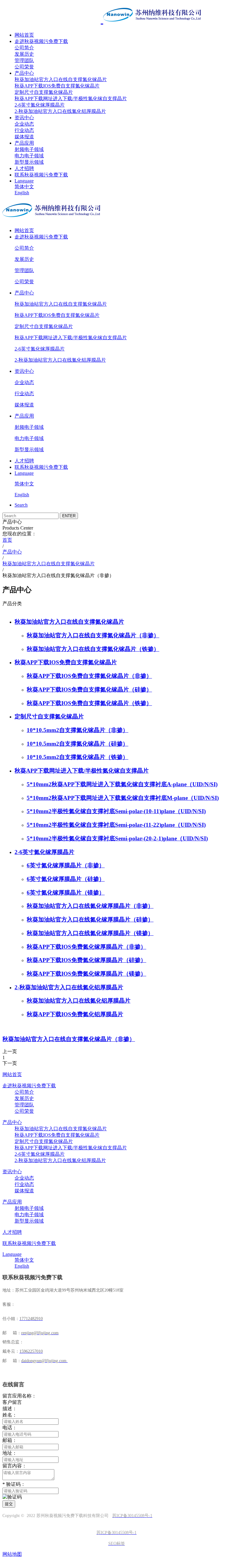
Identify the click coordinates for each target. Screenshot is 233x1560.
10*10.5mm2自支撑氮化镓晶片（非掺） (77, 730)
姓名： (9, 1414)
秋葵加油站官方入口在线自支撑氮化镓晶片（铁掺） (93, 649)
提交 (9, 1504)
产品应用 (24, 143)
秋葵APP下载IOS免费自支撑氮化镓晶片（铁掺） (89, 703)
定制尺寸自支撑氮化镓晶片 (44, 92)
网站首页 (24, 35)
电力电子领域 (29, 155)
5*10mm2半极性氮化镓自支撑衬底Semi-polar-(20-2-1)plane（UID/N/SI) (117, 838)
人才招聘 (24, 168)
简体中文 (24, 186)
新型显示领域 (29, 162)
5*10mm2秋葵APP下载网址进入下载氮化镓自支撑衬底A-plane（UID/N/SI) (122, 784)
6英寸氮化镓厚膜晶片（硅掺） (66, 879)
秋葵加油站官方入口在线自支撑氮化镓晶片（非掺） (93, 635)
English (22, 192)
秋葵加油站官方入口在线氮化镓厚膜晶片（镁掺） (90, 933)
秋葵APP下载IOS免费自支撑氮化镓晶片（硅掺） (89, 689)
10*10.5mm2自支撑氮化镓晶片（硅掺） (77, 744)
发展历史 (24, 54)
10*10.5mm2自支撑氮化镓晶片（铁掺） (77, 757)
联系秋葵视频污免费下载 (41, 174)
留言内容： (14, 1465)
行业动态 (24, 130)
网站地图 (12, 1554)
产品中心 (24, 73)
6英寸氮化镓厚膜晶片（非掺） (66, 865)
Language (24, 180)
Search (21, 504)
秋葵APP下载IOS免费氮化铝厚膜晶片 (75, 1014)
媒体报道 (24, 136)
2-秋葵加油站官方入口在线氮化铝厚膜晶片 (60, 111)
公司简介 (24, 47)
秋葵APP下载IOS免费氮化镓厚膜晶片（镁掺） (86, 973)
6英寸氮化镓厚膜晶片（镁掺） (66, 892)
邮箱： (9, 1440)
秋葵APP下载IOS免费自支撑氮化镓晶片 (57, 85)
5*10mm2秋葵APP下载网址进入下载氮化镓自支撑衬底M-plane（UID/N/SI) (123, 798)
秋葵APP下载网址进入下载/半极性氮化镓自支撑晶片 (71, 98)
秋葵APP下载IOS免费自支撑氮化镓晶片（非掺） (89, 676)
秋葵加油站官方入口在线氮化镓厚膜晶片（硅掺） (90, 919)
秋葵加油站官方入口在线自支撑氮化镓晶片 (61, 79)
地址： (9, 1453)
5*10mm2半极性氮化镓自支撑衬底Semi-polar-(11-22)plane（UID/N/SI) (116, 825)
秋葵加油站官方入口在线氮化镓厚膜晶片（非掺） (90, 906)
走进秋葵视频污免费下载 (41, 41)
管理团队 (24, 60)
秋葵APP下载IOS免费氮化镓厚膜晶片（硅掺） (86, 960)
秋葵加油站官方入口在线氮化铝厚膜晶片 (78, 1000)
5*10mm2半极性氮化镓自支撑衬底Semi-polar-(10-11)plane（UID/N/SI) (116, 811)
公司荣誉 (24, 66)
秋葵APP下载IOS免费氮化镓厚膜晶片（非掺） (86, 947)
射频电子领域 (29, 149)
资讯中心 (24, 117)
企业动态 (24, 123)
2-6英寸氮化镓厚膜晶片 (40, 104)
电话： (9, 1427)
